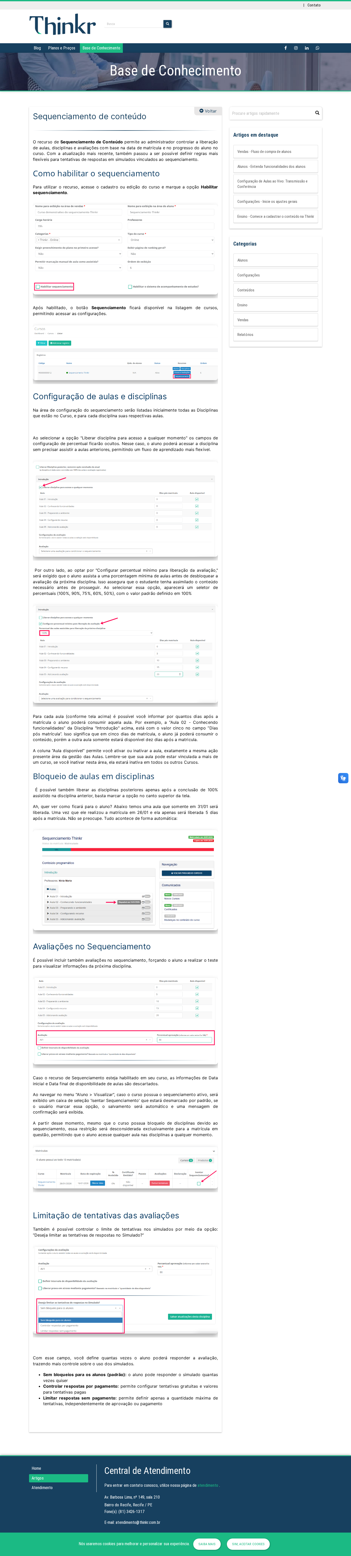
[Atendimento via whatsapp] (317, 48)
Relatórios (245, 334)
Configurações (248, 275)
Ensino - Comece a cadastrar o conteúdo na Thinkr (275, 216)
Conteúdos (245, 290)
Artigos (38, 1478)
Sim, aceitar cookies (248, 1544)
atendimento (208, 1485)
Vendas (243, 320)
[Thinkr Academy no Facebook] (286, 48)
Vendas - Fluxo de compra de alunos (264, 151)
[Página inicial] (63, 23)
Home (36, 1468)
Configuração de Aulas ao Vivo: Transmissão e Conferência (272, 184)
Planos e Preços (61, 48)
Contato (314, 5)
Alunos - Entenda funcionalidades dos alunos (271, 166)
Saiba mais (207, 1544)
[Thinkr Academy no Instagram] (296, 48)
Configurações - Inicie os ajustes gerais (267, 201)
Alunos (242, 260)
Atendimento (42, 1487)
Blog (37, 48)
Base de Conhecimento (101, 48)
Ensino (242, 305)
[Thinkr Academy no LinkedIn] (306, 48)
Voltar (210, 111)
